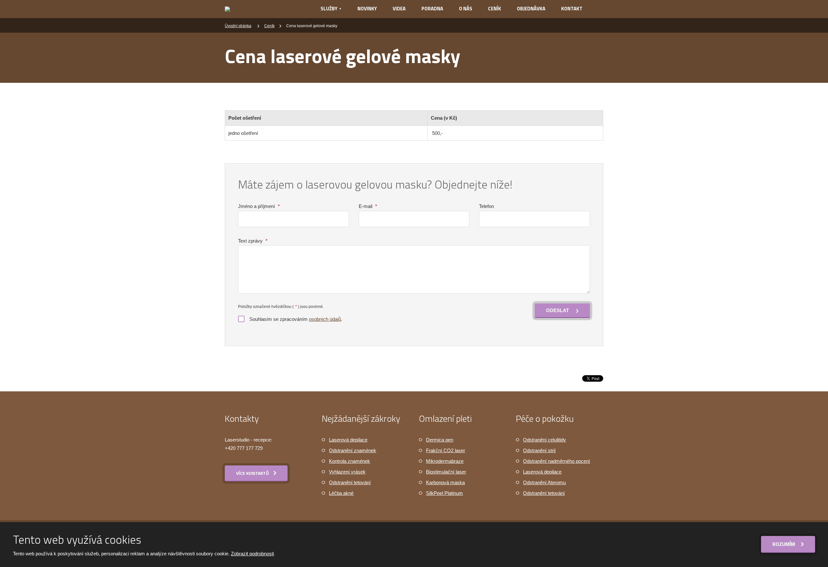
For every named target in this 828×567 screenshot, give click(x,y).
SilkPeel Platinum (444, 493)
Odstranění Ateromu (544, 482)
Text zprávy (252, 241)
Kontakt (572, 8)
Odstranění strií (539, 450)
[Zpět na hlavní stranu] (264, 9)
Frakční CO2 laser (445, 450)
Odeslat (557, 310)
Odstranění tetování (350, 482)
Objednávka (531, 8)
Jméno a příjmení (259, 206)
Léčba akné (341, 493)
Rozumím (784, 544)
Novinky (367, 8)
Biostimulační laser (446, 471)
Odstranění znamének (352, 450)
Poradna (432, 8)
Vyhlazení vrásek (347, 471)
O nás (465, 8)
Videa (399, 8)
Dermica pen (439, 439)
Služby (329, 8)
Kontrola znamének (349, 461)
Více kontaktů (252, 473)
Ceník (494, 8)
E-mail (368, 206)
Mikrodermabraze (444, 461)
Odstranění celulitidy (544, 439)
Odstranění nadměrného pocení (556, 461)
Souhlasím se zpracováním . (295, 319)
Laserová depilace (348, 439)
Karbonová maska (445, 482)
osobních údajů (325, 319)
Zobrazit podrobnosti (252, 553)
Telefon (486, 206)
